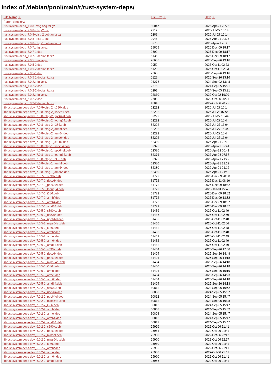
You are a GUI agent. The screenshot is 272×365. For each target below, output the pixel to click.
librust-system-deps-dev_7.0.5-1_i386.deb (31, 266)
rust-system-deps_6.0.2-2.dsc (23, 99)
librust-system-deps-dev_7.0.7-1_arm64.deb (32, 202)
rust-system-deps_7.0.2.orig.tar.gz (26, 81)
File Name (10, 17)
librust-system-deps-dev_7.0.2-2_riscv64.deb (33, 292)
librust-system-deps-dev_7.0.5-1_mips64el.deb (34, 262)
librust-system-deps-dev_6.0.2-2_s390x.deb (32, 326)
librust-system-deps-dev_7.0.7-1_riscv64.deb (33, 180)
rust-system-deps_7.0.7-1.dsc (23, 51)
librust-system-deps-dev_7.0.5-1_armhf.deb (32, 270)
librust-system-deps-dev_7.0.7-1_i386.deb (31, 193)
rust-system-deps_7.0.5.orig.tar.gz (26, 60)
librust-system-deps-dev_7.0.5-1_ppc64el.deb (33, 257)
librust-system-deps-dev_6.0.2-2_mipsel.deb (33, 335)
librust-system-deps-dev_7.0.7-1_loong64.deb (34, 189)
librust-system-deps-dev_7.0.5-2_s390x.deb (32, 210)
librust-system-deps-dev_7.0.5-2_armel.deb (32, 236)
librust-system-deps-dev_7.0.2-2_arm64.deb (32, 318)
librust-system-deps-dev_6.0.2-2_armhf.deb (32, 348)
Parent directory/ (14, 21)
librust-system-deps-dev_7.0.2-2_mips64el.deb (34, 300)
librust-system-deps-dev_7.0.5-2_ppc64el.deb (33, 219)
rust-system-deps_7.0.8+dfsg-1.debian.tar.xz (32, 43)
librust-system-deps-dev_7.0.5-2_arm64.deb (32, 240)
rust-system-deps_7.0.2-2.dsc (23, 86)
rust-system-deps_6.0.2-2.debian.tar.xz (29, 103)
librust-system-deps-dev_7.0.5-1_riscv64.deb (33, 253)
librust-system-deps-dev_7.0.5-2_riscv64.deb (33, 214)
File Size (156, 17)
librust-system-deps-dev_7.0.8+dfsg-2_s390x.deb (36, 107)
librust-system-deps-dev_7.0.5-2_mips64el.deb (34, 223)
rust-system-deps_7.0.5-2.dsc (23, 64)
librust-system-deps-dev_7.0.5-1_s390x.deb (32, 249)
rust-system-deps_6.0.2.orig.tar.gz (26, 94)
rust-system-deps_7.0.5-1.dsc (23, 73)
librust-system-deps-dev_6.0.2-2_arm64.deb (32, 356)
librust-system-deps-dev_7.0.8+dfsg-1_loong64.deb (37, 154)
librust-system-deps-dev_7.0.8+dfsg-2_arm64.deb (36, 133)
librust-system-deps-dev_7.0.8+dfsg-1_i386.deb (35, 159)
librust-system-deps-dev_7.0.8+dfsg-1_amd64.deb (36, 172)
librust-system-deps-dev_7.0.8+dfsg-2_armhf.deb (36, 129)
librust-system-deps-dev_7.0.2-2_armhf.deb (32, 309)
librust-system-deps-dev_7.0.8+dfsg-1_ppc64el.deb (37, 150)
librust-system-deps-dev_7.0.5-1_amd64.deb (33, 283)
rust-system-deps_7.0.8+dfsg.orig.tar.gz (29, 26)
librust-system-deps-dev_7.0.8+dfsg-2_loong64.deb (37, 120)
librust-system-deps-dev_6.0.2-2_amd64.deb (33, 360)
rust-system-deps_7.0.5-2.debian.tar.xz (29, 69)
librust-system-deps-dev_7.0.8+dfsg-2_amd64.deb (36, 137)
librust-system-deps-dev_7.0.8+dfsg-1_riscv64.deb (37, 146)
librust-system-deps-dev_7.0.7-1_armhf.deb (32, 197)
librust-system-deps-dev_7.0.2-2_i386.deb (31, 305)
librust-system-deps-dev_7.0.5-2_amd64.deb (33, 244)
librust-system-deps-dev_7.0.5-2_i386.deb (31, 227)
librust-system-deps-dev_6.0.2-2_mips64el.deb (34, 339)
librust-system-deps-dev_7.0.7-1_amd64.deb (33, 206)
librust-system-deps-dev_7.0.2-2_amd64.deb (33, 322)
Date (208, 17)
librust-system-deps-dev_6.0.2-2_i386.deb (31, 343)
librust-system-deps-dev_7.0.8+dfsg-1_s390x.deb (36, 142)
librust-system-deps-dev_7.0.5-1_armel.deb (32, 275)
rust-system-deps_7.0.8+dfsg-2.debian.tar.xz (32, 34)
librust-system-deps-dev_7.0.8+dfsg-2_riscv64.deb (37, 112)
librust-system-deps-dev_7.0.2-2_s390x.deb (32, 287)
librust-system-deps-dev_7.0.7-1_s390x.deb (32, 176)
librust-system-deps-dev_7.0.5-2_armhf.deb (32, 232)
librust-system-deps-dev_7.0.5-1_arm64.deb (32, 279)
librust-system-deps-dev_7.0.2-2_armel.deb (32, 313)
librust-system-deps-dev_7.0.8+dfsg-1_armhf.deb (36, 163)
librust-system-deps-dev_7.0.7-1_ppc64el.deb (33, 184)
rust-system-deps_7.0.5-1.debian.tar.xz (29, 77)
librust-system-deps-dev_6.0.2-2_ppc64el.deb (33, 330)
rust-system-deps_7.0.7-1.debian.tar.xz (29, 56)
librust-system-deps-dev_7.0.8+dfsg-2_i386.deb (35, 124)
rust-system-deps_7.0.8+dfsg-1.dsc (26, 38)
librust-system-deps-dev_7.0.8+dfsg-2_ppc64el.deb (37, 116)
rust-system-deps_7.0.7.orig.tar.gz (26, 47)
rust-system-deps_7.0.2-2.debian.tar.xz (29, 90)
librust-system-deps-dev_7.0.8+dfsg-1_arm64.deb (36, 167)
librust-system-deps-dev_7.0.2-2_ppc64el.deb (33, 296)
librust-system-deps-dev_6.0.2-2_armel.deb (32, 352)
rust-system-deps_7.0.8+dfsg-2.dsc (26, 30)
